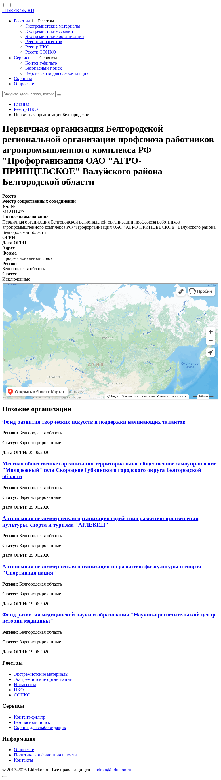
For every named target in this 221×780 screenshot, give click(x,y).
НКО (19, 689)
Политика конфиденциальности (45, 754)
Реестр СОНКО (40, 52)
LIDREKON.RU (18, 10)
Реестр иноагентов (43, 41)
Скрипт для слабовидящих (40, 727)
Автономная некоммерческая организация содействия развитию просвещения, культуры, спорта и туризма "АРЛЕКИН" (101, 521)
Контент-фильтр (41, 62)
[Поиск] (59, 95)
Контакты (23, 760)
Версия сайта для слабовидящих (57, 73)
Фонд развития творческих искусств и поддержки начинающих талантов (93, 422)
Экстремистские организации (54, 36)
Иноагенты (25, 684)
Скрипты (23, 78)
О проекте (24, 83)
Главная (21, 104)
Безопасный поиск (43, 68)
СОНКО (22, 694)
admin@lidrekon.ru (113, 769)
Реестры (22, 20)
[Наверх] (4, 776)
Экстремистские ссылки (49, 31)
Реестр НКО (37, 46)
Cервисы (23, 57)
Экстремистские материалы (52, 26)
